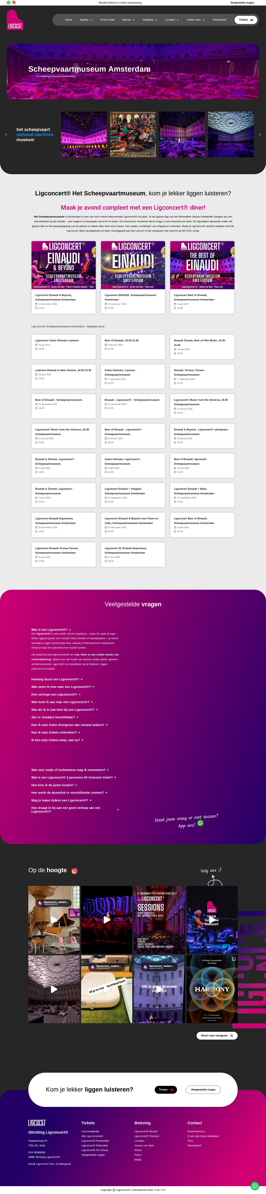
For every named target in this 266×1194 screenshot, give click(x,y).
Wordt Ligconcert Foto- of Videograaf (49, 1164)
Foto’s (138, 1154)
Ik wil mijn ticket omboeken (203, 1136)
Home (68, 19)
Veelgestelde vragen (93, 1154)
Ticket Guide (107, 19)
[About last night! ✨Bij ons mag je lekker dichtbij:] (106, 920)
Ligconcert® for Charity (94, 1150)
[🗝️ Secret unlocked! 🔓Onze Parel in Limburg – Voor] (54, 920)
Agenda (84, 19)
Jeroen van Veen (144, 1145)
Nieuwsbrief (219, 19)
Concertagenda (90, 1131)
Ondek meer (194, 19)
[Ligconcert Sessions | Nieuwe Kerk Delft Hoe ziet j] (159, 920)
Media (138, 1159)
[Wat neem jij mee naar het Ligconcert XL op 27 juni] (106, 989)
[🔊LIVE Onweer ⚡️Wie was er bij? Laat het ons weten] (54, 989)
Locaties (170, 19)
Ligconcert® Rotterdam (94, 1145)
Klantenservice (196, 1131)
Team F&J (159, 1189)
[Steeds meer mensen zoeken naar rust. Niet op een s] (159, 989)
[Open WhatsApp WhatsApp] (255, 1186)
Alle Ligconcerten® (92, 1136)
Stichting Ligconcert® (48, 1132)
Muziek (126, 19)
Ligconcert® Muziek (146, 1131)
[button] (6, 134)
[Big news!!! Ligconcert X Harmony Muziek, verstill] (212, 989)
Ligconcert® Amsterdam (95, 1140)
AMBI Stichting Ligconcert (43, 1157)
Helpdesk (148, 19)
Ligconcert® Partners (147, 1136)
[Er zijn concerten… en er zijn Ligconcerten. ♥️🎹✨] (212, 920)
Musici (138, 1150)
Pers (190, 1140)
